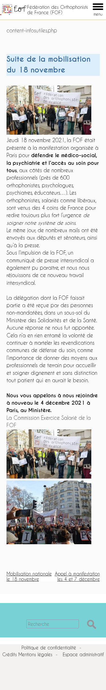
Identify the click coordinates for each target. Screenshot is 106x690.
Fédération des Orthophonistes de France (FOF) (59, 9)
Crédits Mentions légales (27, 654)
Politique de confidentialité (48, 647)
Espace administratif (83, 654)
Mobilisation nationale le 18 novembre (29, 576)
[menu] (90, 2)
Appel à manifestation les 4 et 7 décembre (77, 576)
